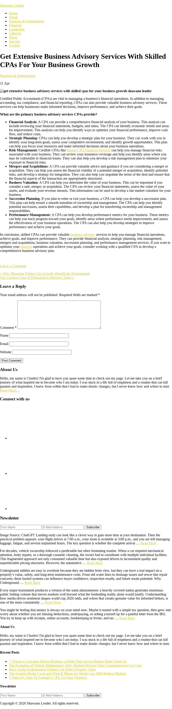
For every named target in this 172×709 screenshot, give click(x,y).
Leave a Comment (13, 266)
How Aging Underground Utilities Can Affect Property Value (52, 669)
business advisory (82, 234)
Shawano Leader (12, 5)
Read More (148, 543)
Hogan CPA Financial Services (89, 150)
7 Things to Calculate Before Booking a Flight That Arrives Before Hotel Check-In (68, 661)
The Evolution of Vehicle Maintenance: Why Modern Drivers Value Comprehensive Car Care (75, 665)
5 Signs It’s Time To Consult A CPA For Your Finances (48, 677)
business (26, 247)
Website (5, 352)
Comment (8, 327)
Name (4, 335)
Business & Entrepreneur (17, 76)
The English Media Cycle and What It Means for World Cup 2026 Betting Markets (67, 673)
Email (4, 344)
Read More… (9, 390)
